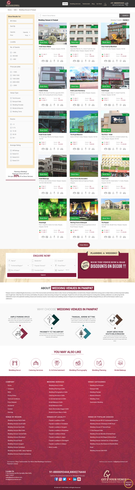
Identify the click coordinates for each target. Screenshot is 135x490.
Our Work (99, 4)
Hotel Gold (104, 178)
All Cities (13, 21)
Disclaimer (11, 405)
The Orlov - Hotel (106, 134)
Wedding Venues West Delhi (16, 430)
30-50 (14, 134)
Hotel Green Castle (45, 134)
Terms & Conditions (14, 399)
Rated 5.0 (15, 154)
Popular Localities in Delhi (57, 420)
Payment (10, 464)
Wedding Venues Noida (15, 440)
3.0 (64, 27)
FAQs (9, 392)
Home (9, 385)
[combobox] (25, 32)
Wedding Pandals (18, 105)
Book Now (43, 42)
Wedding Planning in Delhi (57, 389)
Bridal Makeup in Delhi (56, 402)
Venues (65, 3)
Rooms (12, 119)
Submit (43, 275)
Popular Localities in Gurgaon (58, 427)
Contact (10, 409)
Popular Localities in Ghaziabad (58, 430)
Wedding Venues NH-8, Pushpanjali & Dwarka (104, 420)
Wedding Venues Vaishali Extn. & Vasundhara (104, 440)
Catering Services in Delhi (57, 395)
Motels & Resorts (18, 108)
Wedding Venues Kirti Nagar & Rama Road (103, 437)
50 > (14, 138)
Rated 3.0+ (16, 160)
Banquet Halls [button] (94, 389)
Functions (48, 461)
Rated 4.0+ (16, 157)
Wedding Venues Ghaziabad (16, 437)
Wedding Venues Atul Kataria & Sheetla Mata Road (104, 445)
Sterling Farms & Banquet (78, 222)
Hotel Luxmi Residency (77, 90)
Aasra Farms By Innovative (78, 178)
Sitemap (10, 412)
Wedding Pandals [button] (95, 392)
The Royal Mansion (76, 134)
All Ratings (16, 150)
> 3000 (15, 85)
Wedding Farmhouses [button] (97, 385)
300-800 (15, 56)
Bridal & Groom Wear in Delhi (58, 412)
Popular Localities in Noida (57, 434)
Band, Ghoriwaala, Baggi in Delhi (59, 409)
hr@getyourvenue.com (120, 461)
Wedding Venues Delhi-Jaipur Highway (20, 450)
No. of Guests (15, 47)
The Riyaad (105, 222)
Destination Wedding (96, 402)
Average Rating (15, 145)
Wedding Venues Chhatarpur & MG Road (102, 424)
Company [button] (11, 389)
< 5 (13, 124)
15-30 (14, 131)
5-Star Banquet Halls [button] (96, 430)
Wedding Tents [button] (94, 399)
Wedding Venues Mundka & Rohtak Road (102, 434)
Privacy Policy (12, 395)
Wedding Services (75, 4)
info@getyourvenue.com (13, 479)
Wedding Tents (17, 111)
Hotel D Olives (43, 90)
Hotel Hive (73, 46)
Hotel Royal (105, 90)
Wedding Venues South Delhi (17, 424)
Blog (93, 4)
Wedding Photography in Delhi (58, 392)
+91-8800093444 (117, 3)
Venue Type (14, 93)
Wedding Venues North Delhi (16, 420)
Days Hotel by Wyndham (109, 46)
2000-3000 (16, 82)
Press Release (12, 402)
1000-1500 (16, 75)
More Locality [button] (53, 447)
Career (16, 464)
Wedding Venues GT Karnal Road (100, 427)
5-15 (14, 127)
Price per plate (15, 67)
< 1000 (15, 72)
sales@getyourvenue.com (14, 477)
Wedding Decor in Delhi (56, 385)
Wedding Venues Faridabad (16, 447)
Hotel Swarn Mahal (45, 46)
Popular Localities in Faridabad (58, 424)
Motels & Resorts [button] (95, 395)
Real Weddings (39, 461)
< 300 (14, 52)
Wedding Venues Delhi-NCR (98, 450)
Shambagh (42, 222)
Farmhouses (16, 98)
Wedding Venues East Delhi (16, 427)
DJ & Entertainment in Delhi (57, 399)
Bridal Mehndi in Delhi (55, 405)
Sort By (12, 26)
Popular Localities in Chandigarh (59, 440)
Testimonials (86, 4)
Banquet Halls (17, 101)
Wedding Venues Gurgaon (16, 444)
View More (84, 245)
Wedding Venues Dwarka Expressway (19, 454)
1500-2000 (16, 78)
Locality (13, 42)
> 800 (14, 59)
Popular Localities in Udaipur (57, 444)
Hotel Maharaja (44, 178)
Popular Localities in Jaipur (57, 437)
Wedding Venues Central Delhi (17, 434)
